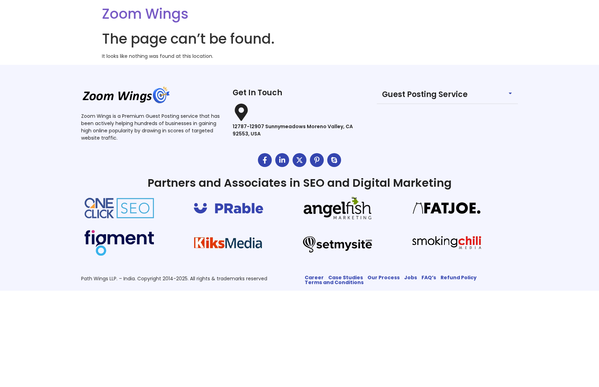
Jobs (410, 277)
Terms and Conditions (334, 282)
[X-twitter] (299, 160)
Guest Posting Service (425, 94)
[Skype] (334, 160)
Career (314, 277)
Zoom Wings (145, 14)
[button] (447, 95)
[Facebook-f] (265, 160)
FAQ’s (429, 277)
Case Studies (345, 277)
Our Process (383, 277)
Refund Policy (459, 277)
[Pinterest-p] (317, 160)
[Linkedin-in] (282, 160)
